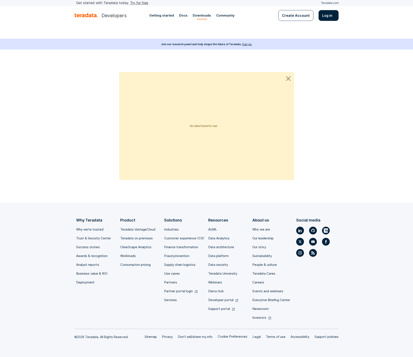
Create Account (296, 15)
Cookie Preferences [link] (232, 336)
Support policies (326, 337)
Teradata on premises (136, 238)
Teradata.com (330, 3)
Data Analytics (219, 238)
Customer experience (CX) (184, 238)
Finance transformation (181, 247)
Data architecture (221, 247)
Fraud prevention (176, 256)
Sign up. (247, 44)
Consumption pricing (135, 265)
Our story (259, 247)
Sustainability (262, 256)
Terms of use (275, 337)
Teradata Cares (263, 273)
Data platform (218, 256)
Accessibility (300, 337)
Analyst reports (87, 265)
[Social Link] (300, 230)
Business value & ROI (91, 273)
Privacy (167, 337)
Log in (327, 15)
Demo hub (216, 291)
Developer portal (220, 300)
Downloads (202, 15)
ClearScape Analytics (135, 247)
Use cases (172, 273)
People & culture (264, 265)
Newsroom (260, 309)
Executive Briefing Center (271, 300)
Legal (257, 337)
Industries (171, 229)
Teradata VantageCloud (137, 229)
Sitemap (151, 337)
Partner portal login (178, 291)
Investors (259, 317)
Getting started (161, 15)
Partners (170, 282)
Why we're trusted (89, 229)
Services (170, 300)
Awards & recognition (92, 256)
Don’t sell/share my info (195, 337)
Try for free (139, 3)
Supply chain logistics (180, 265)
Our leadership (263, 238)
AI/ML (212, 229)
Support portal (219, 309)
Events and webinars (267, 291)
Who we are (261, 229)
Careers (258, 282)
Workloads (128, 256)
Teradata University (222, 273)
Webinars (215, 282)
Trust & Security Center (93, 238)
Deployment (85, 282)
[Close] (288, 78)
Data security (218, 265)
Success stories (88, 247)
